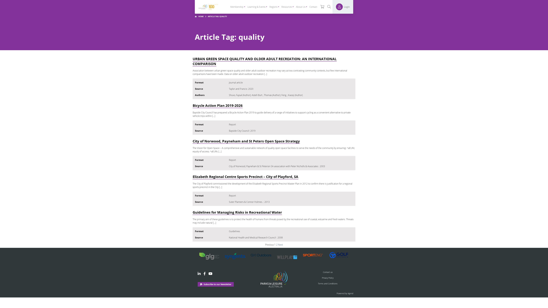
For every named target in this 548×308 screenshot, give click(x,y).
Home (201, 16)
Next (280, 244)
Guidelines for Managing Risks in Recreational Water (237, 212)
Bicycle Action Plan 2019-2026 (218, 105)
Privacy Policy (328, 277)
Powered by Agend (345, 293)
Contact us (328, 272)
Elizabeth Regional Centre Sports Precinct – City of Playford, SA (245, 176)
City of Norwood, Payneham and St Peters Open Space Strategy (246, 141)
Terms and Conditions (328, 283)
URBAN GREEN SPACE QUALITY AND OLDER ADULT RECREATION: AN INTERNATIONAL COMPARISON (265, 61)
